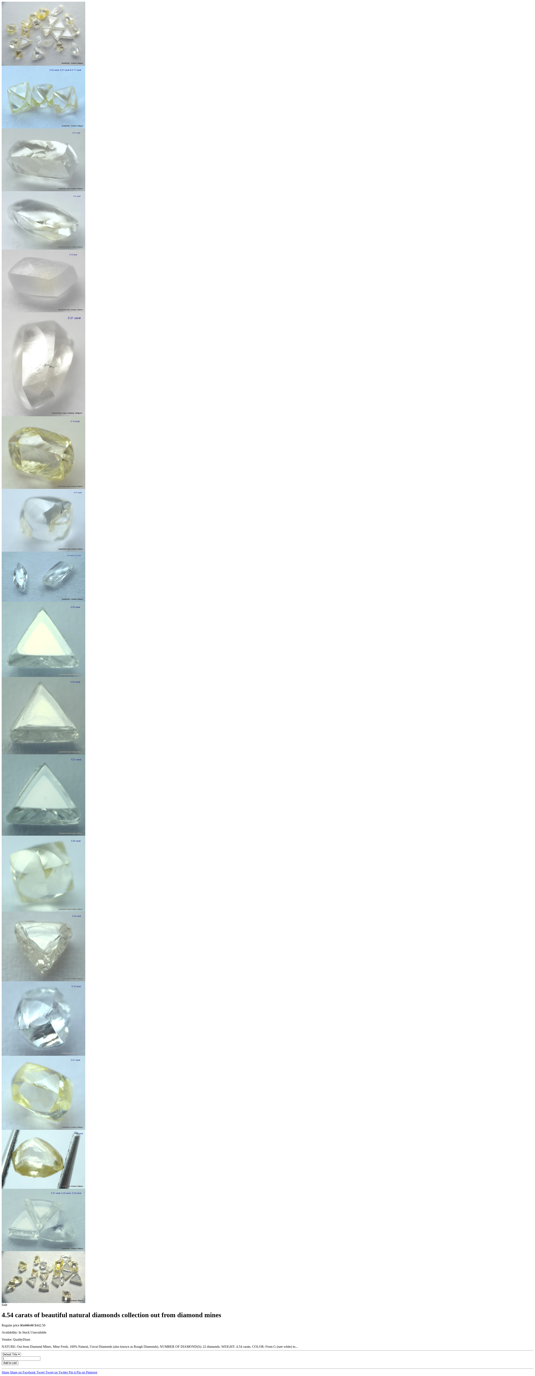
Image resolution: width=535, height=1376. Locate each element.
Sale (4, 1305)
